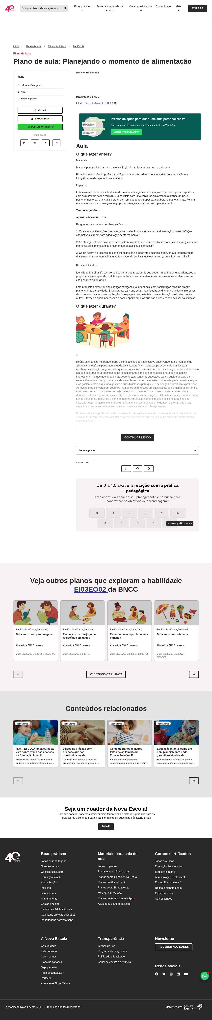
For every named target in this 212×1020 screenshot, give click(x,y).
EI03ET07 (85, 654)
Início (16, 46)
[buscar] (65, 8)
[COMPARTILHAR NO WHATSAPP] (126, 468)
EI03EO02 (82, 103)
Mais (178, 6)
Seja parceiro (49, 967)
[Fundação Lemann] (193, 1007)
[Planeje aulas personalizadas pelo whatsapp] (204, 976)
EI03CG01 (39, 654)
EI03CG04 (96, 103)
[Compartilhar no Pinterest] (56, 142)
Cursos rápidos (164, 893)
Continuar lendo (137, 437)
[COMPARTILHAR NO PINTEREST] (149, 468)
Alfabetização (49, 882)
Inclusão (46, 887)
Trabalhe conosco (51, 962)
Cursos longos (163, 898)
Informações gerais (32, 85)
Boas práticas (82, 6)
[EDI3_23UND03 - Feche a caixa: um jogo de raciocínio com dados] (82, 613)
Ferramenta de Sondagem (113, 871)
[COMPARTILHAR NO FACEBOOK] (137, 468)
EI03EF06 (50, 654)
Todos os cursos (164, 861)
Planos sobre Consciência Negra (117, 877)
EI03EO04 (179, 654)
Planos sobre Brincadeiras (113, 887)
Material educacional (110, 893)
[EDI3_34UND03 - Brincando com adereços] (176, 613)
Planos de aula (33, 46)
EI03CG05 (111, 103)
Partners (46, 978)
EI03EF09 (143, 654)
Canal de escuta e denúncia (114, 962)
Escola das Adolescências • (57, 909)
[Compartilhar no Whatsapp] (35, 142)
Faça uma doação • (52, 972)
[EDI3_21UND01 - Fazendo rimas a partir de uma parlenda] (129, 613)
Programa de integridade (112, 951)
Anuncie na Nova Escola (55, 983)
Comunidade (163, 6)
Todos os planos (107, 866)
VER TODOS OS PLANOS (106, 674)
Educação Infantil (57, 46)
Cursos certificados (140, 6)
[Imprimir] (24, 142)
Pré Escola (78, 46)
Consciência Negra (52, 871)
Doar (106, 826)
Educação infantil (51, 877)
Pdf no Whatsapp (42, 127)
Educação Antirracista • (168, 866)
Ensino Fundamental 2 (168, 882)
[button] (194, 674)
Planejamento (49, 898)
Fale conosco (49, 951)
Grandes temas (50, 866)
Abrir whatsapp (126, 132)
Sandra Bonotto (90, 72)
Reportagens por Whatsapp (57, 920)
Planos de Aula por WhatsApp (116, 898)
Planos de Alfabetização (112, 882)
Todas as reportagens (53, 861)
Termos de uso (106, 946)
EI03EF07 (132, 654)
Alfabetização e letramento (170, 877)
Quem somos (48, 956)
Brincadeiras (48, 893)
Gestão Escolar (50, 904)
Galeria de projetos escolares (58, 914)
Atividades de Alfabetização (114, 903)
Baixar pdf (42, 118)
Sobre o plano (29, 98)
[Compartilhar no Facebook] (46, 142)
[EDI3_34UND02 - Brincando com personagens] (35, 613)
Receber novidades (174, 946)
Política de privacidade (111, 956)
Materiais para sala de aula (110, 8)
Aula (23, 92)
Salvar (41, 110)
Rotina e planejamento (168, 887)
